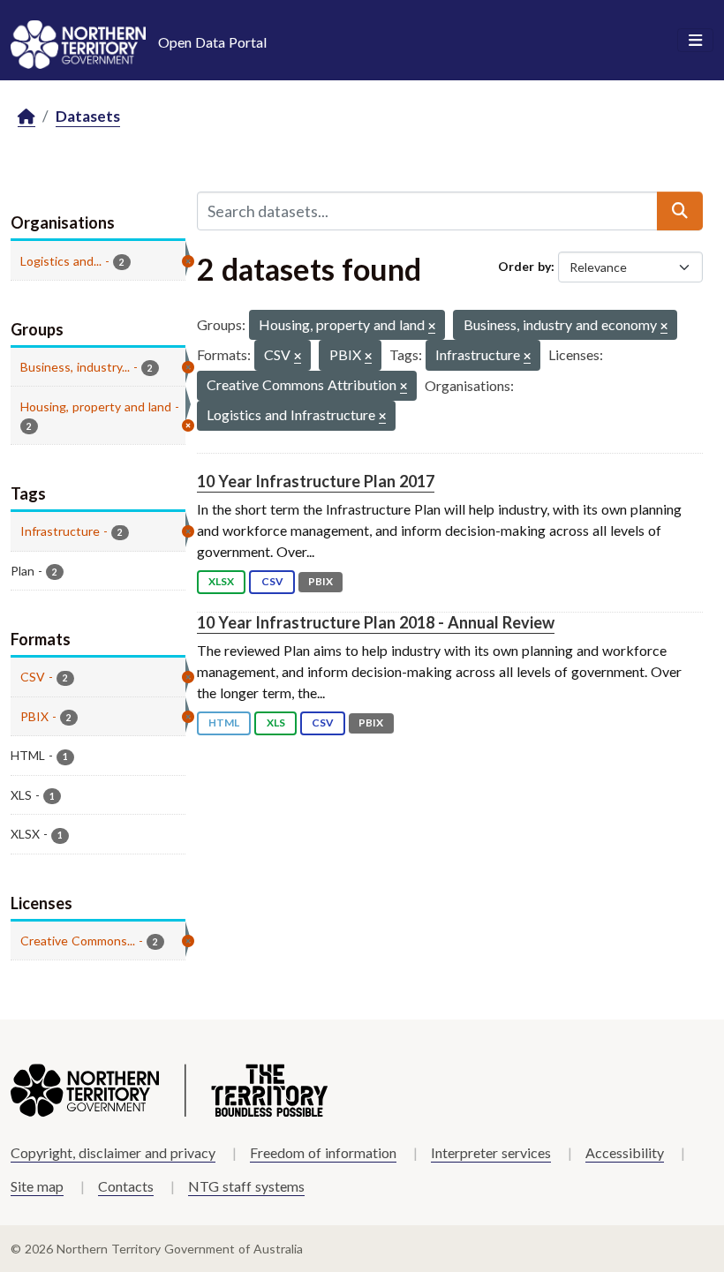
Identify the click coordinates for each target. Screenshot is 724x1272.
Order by (524, 266)
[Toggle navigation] (695, 40)
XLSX (221, 581)
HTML (223, 722)
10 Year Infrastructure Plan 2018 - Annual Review (375, 622)
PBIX (320, 581)
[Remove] (431, 327)
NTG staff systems (246, 1186)
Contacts (126, 1186)
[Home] (26, 117)
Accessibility (624, 1152)
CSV (272, 581)
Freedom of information (323, 1152)
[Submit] (680, 211)
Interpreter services (491, 1152)
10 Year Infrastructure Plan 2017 (315, 481)
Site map (37, 1186)
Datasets (88, 116)
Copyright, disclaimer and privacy (113, 1152)
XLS (276, 722)
